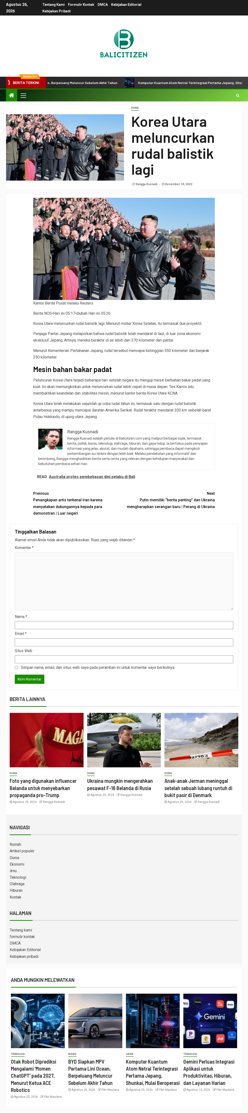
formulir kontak (81, 5)
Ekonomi (17, 864)
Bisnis (72, 1054)
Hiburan (16, 890)
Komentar (24, 547)
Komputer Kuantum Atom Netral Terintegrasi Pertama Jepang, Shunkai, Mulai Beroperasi (175, 83)
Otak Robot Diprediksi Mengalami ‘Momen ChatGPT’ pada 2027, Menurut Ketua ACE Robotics (33, 1075)
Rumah (15, 844)
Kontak (15, 897)
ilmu (13, 871)
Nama (21, 616)
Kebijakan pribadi (56, 11)
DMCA (103, 5)
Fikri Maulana (53, 1096)
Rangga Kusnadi (147, 184)
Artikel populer (22, 851)
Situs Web (23, 650)
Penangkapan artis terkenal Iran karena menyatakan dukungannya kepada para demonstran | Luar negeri (67, 503)
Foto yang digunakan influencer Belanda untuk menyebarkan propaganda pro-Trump (43, 788)
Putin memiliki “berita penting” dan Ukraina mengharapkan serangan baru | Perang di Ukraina (171, 500)
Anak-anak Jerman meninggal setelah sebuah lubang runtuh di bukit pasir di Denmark (198, 788)
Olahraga (17, 884)
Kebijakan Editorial (126, 5)
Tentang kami (53, 5)
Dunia (135, 108)
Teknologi (18, 877)
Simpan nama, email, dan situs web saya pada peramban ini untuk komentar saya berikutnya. (98, 667)
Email (21, 633)
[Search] (238, 95)
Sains (129, 1054)
